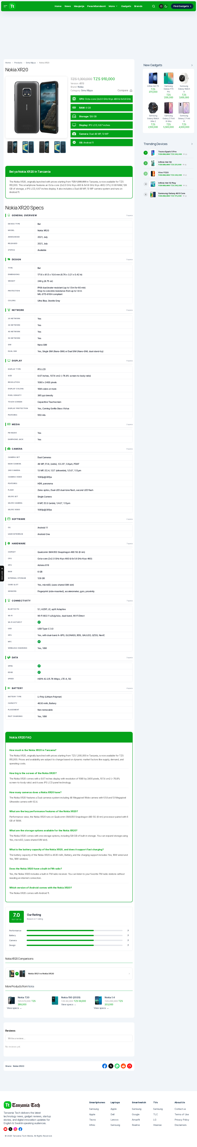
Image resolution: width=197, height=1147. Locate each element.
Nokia (31, 986)
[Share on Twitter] (111, 1066)
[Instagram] (15, 1129)
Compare (123, 90)
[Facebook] (20, 1129)
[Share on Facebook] (105, 1066)
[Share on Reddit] (123, 1066)
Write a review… (16, 1038)
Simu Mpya (87, 90)
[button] (5, 6)
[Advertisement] (93, 34)
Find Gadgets (181, 6)
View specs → (14, 1008)
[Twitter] (10, 1129)
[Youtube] (5, 1129)
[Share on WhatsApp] (117, 1066)
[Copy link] (129, 1066)
